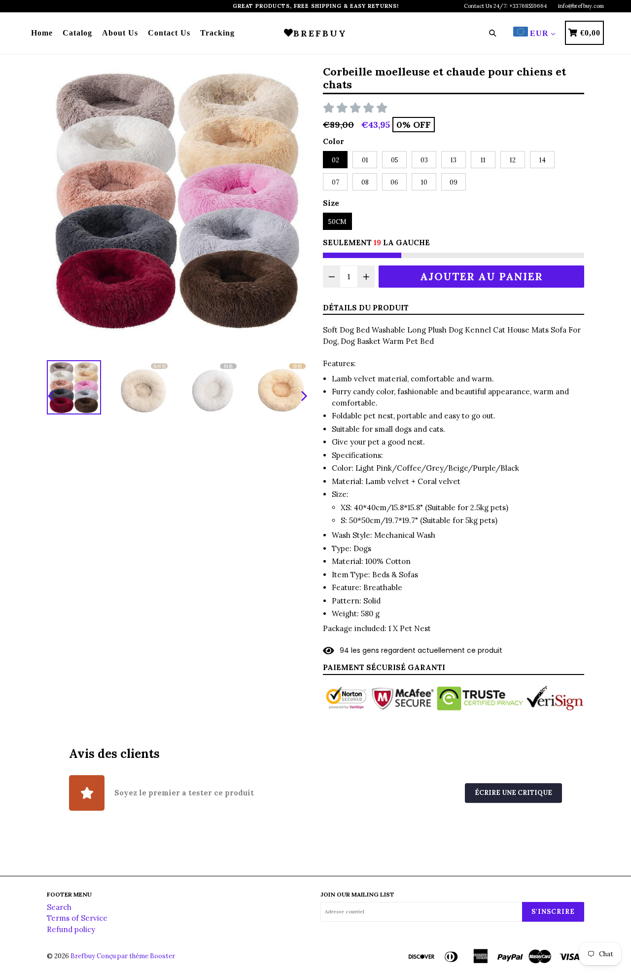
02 (335, 160)
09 (453, 182)
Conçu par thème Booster (136, 956)
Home (42, 33)
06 (394, 182)
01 (365, 160)
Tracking (217, 33)
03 (424, 160)
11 (483, 160)
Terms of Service (77, 918)
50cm (337, 222)
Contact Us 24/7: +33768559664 (505, 5)
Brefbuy (82, 956)
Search (59, 907)
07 (335, 182)
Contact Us (169, 33)
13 (453, 160)
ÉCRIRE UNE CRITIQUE (513, 793)
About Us (120, 33)
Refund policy (71, 929)
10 (424, 182)
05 (394, 160)
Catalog (77, 33)
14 (542, 160)
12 (513, 160)
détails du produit (366, 307)
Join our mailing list (357, 894)
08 (365, 182)
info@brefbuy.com (581, 5)
